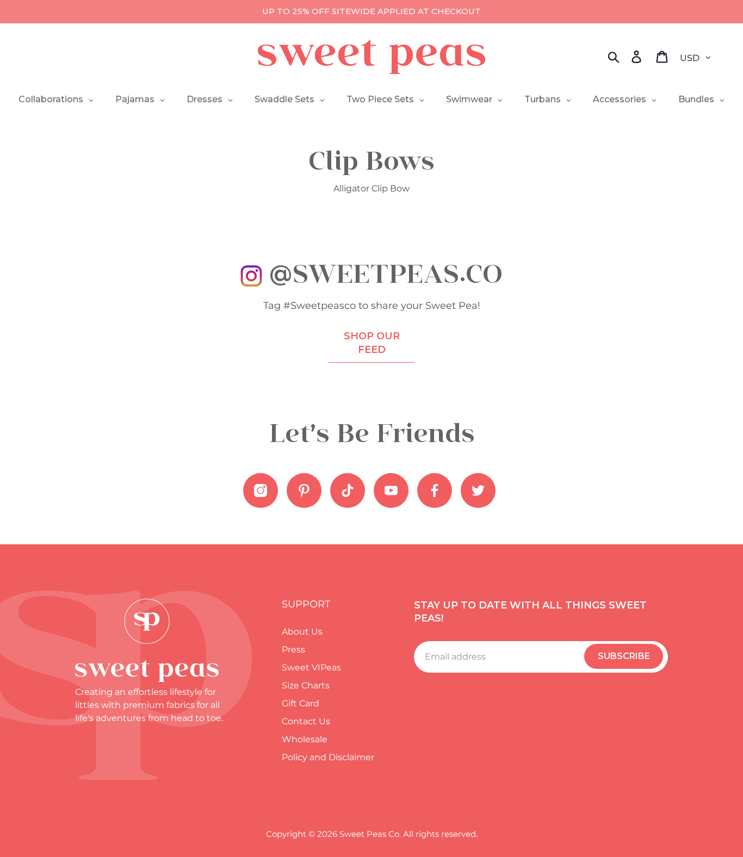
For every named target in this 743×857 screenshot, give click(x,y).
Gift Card (300, 703)
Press (293, 649)
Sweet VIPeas (311, 667)
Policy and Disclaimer (328, 757)
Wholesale (304, 739)
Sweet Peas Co (369, 834)
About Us (302, 631)
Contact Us (306, 721)
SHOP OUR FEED (372, 343)
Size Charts (306, 685)
